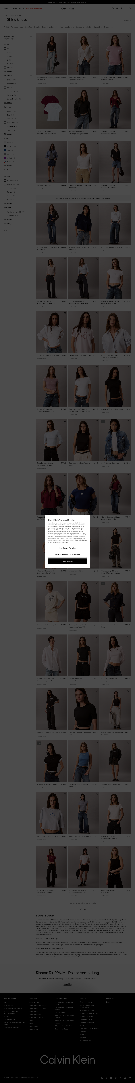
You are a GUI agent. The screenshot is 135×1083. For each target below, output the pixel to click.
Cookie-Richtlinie (81, 540)
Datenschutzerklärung (60, 542)
